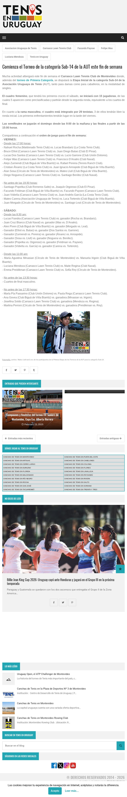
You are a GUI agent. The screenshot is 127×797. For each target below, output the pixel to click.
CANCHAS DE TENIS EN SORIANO (78, 486)
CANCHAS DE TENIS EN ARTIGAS (16, 460)
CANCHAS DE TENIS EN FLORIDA (16, 471)
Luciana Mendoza (14, 56)
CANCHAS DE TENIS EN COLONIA (77, 464)
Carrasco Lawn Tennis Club (57, 48)
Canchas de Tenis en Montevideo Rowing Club (42, 718)
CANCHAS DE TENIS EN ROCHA (16, 482)
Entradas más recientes (20, 438)
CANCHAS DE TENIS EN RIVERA (77, 479)
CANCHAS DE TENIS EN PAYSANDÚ (78, 475)
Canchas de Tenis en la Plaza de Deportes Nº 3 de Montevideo (51, 688)
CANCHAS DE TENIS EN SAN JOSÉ (17, 486)
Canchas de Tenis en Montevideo (35, 703)
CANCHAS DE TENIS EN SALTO (76, 482)
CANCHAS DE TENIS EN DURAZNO (17, 468)
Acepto (55, 790)
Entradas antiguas (109, 438)
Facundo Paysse (86, 48)
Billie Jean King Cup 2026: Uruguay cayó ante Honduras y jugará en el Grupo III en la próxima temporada (60, 581)
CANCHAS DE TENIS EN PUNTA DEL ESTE (81, 457)
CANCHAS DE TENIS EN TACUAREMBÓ (18, 489)
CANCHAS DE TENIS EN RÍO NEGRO (17, 479)
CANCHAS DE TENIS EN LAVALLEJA (78, 471)
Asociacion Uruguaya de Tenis (21, 48)
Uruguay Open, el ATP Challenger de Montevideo (43, 674)
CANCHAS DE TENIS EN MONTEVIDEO (18, 457)
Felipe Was (107, 48)
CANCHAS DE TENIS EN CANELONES (79, 460)
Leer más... (72, 790)
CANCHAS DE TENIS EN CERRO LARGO (19, 464)
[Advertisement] (63, 637)
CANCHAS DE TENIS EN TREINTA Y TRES (80, 489)
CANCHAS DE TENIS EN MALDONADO (18, 475)
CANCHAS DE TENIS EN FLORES (77, 468)
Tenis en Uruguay (39, 56)
